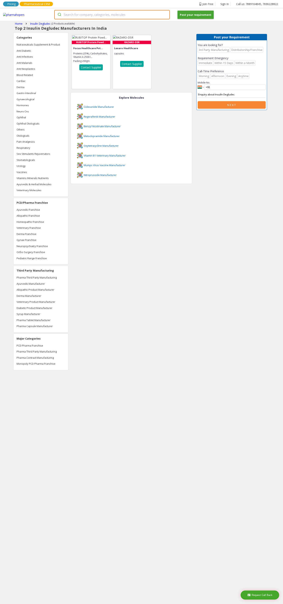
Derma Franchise (26, 234)
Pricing (11, 4)
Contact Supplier (91, 67)
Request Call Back (262, 595)
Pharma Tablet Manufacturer (33, 320)
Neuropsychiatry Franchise (32, 246)
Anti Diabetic (24, 50)
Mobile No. (204, 82)
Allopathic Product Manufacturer (35, 289)
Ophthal (21, 117)
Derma (20, 87)
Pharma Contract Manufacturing (35, 357)
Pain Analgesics (26, 141)
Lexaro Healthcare (126, 48)
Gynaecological (25, 99)
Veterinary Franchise (29, 228)
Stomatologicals (26, 160)
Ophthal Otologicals (28, 123)
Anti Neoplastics (26, 69)
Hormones (23, 105)
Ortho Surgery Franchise (31, 252)
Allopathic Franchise (28, 215)
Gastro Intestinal (26, 93)
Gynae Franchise (26, 240)
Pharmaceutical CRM (37, 4)
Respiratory (23, 148)
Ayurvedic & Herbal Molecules (34, 184)
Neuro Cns (23, 111)
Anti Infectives (25, 56)
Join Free (207, 4)
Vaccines (22, 172)
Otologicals (23, 135)
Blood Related (25, 75)
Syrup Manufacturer (28, 314)
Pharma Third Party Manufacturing (37, 277)
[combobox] (112, 14)
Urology (21, 166)
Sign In (224, 4)
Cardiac (21, 81)
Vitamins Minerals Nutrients (33, 178)
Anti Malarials (24, 63)
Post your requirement (195, 15)
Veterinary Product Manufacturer (36, 302)
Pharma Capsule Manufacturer (35, 326)
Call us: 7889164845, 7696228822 (257, 4)
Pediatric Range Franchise (32, 258)
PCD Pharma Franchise (30, 345)
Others (21, 129)
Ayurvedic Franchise (28, 209)
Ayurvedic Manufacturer (31, 283)
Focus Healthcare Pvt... (88, 48)
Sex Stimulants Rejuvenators (33, 154)
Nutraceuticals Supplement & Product (38, 44)
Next (231, 105)
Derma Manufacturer (29, 296)
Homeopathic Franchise (30, 222)
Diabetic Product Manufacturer (34, 308)
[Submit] (59, 14)
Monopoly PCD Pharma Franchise (36, 363)
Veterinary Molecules (29, 190)
